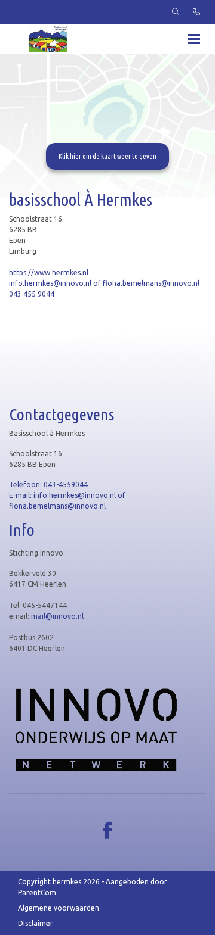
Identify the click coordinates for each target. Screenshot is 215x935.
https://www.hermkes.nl (48, 272)
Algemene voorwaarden (58, 908)
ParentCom (37, 892)
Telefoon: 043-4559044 (48, 484)
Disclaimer (35, 923)
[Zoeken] (175, 12)
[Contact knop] (196, 12)
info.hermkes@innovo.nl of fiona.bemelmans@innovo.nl (104, 283)
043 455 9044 (31, 294)
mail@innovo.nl (58, 616)
